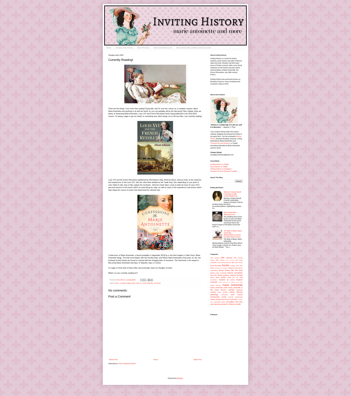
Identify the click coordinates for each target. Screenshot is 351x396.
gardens (226, 275)
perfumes (225, 294)
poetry (224, 297)
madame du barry (226, 280)
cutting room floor (236, 265)
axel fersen (239, 262)
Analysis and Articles (124, 48)
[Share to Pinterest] (151, 280)
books (117, 283)
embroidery (214, 270)
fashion (221, 270)
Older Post (197, 360)
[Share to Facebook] (149, 280)
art (233, 262)
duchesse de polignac (221, 268)
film (232, 270)
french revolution (235, 273)
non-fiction (157, 283)
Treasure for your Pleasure (220, 143)
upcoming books (219, 302)
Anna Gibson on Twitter (219, 167)
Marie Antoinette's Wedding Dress (230, 213)
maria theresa (215, 285)
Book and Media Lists (163, 48)
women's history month (231, 304)
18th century (226, 258)
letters (212, 277)
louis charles (221, 277)
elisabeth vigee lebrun (235, 268)
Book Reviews (143, 48)
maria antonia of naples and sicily (230, 282)
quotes (212, 299)
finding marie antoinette (218, 273)
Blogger (180, 378)
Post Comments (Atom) (127, 364)
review (218, 299)
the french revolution (229, 299)
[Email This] (141, 280)
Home (108, 48)
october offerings (236, 292)
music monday (222, 292)
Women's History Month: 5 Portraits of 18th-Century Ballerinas (233, 194)
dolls (211, 268)
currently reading (125, 283)
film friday (239, 270)
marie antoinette (147, 283)
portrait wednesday (235, 297)
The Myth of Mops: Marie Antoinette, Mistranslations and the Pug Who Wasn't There (233, 234)
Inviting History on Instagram (220, 169)
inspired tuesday (236, 275)
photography (215, 297)
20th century (220, 260)
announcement (226, 262)
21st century (230, 260)
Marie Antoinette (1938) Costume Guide (193, 48)
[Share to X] (146, 280)
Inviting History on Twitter (219, 164)
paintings (214, 294)
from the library (216, 275)
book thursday (215, 266)
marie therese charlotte (225, 290)
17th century (215, 258)
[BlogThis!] (144, 280)
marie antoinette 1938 (218, 288)
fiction (133, 283)
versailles (230, 302)
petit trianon (237, 295)
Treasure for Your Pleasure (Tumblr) (223, 171)
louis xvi (139, 283)
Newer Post (113, 360)
